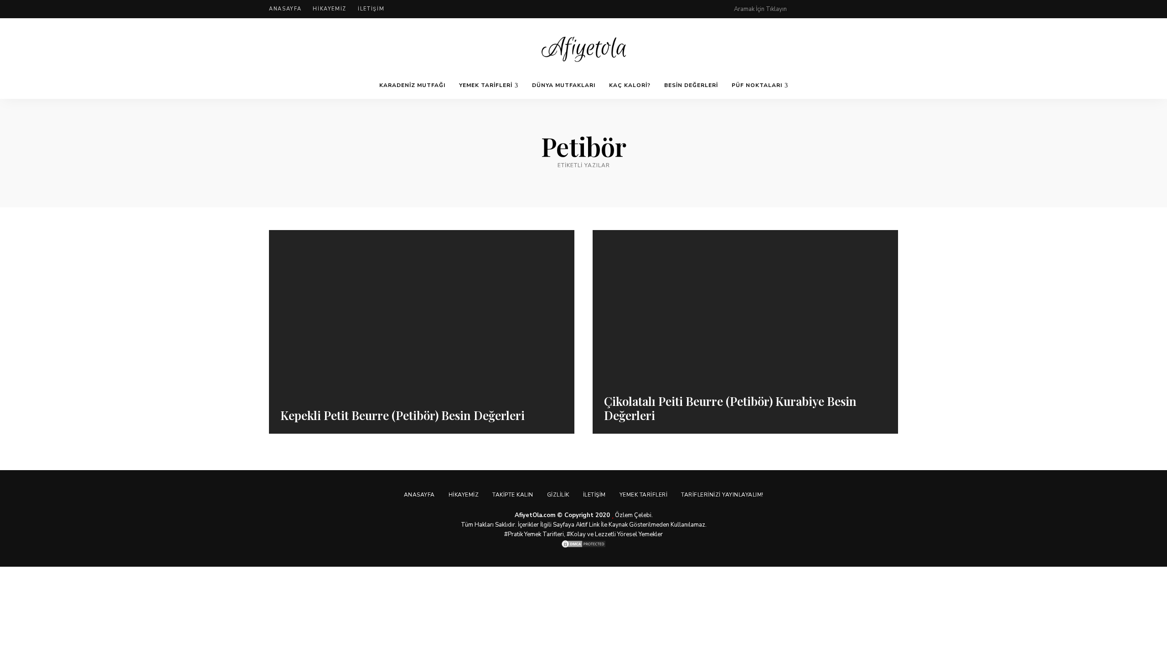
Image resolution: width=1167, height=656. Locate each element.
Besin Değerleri (691, 85)
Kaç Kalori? (630, 85)
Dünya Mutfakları (563, 85)
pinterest (803, 9)
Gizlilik (558, 494)
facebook (821, 9)
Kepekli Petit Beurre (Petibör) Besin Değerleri (402, 415)
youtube (876, 9)
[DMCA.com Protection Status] (583, 543)
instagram (858, 9)
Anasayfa (285, 8)
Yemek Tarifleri (485, 85)
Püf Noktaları (757, 85)
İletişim (371, 8)
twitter (840, 9)
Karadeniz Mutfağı (412, 85)
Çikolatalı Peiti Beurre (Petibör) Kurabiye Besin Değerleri (730, 408)
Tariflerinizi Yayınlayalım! (722, 494)
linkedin (894, 9)
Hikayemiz (329, 8)
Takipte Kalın (512, 494)
